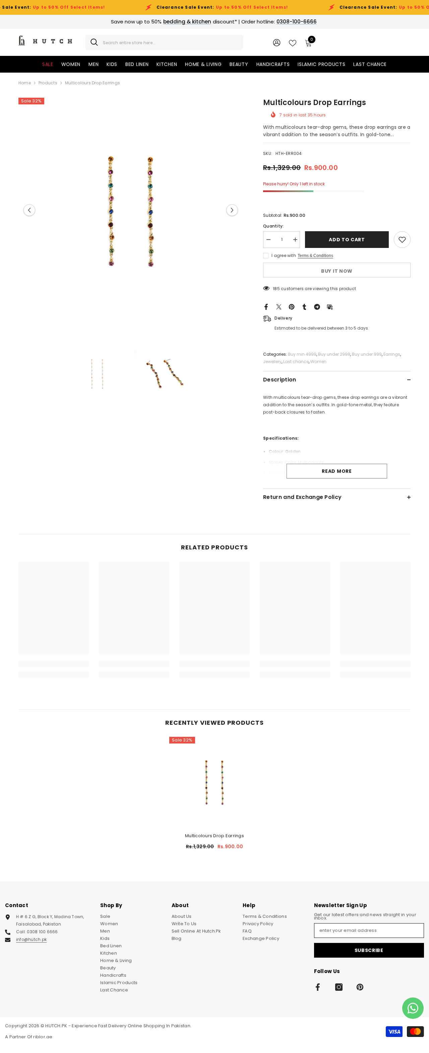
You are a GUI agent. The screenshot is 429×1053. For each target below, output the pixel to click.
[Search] (164, 42)
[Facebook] (266, 307)
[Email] (330, 307)
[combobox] (170, 42)
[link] (53, 663)
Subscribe (369, 950)
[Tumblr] (304, 307)
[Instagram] (339, 987)
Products (48, 83)
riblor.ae (42, 1037)
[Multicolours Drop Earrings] (214, 782)
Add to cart (347, 239)
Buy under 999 (367, 354)
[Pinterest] (292, 307)
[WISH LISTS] (292, 42)
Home (24, 83)
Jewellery (272, 361)
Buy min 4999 (302, 354)
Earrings (391, 354)
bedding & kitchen (187, 21)
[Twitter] (279, 307)
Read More (337, 471)
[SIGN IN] (277, 42)
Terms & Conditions (315, 255)
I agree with (283, 255)
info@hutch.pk (31, 939)
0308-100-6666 (297, 21)
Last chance (296, 361)
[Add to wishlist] (402, 239)
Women (318, 361)
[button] (29, 210)
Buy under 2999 (334, 354)
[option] (130, 210)
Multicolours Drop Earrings (214, 835)
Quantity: (273, 226)
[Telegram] (317, 307)
